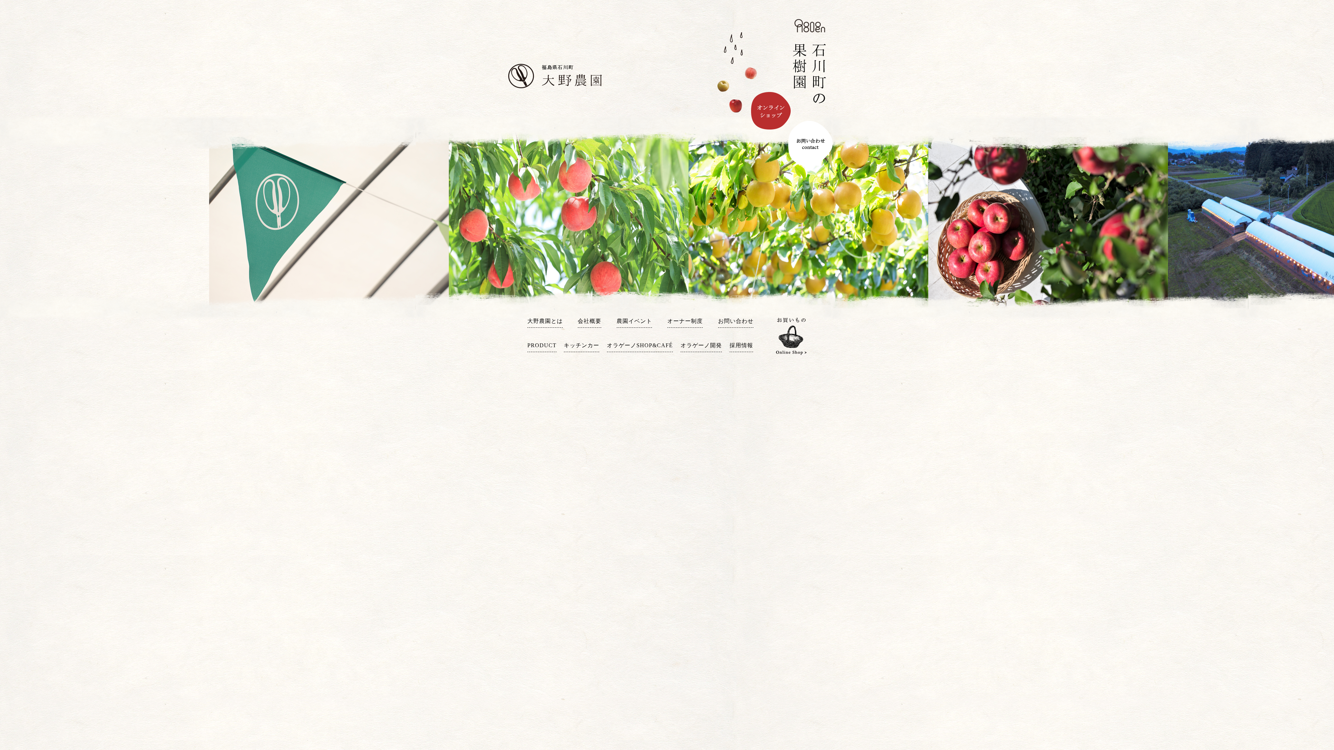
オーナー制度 (685, 321)
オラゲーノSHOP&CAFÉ (640, 345)
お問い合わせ (736, 321)
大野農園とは (545, 321)
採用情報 (741, 345)
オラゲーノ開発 (701, 345)
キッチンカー (581, 345)
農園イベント (634, 321)
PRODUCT (542, 345)
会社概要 (589, 321)
